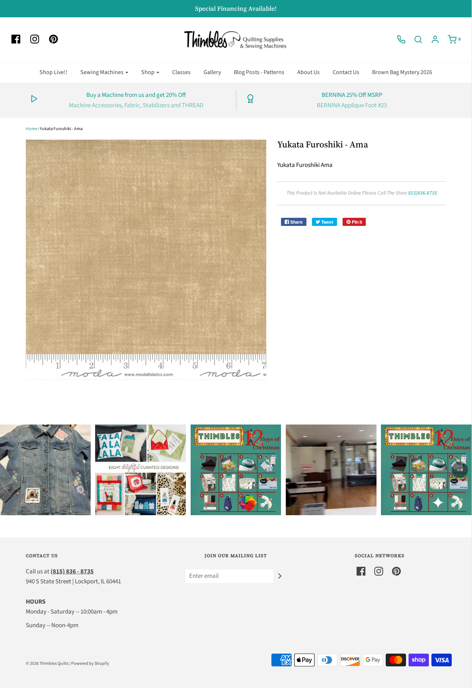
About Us (308, 72)
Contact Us (346, 72)
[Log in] (431, 39)
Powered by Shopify (90, 663)
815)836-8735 (422, 193)
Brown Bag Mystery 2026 (402, 72)
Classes (181, 72)
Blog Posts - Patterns (259, 72)
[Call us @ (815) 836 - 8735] (397, 39)
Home (31, 129)
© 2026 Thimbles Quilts (47, 663)
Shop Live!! (53, 72)
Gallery (212, 72)
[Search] (414, 39)
